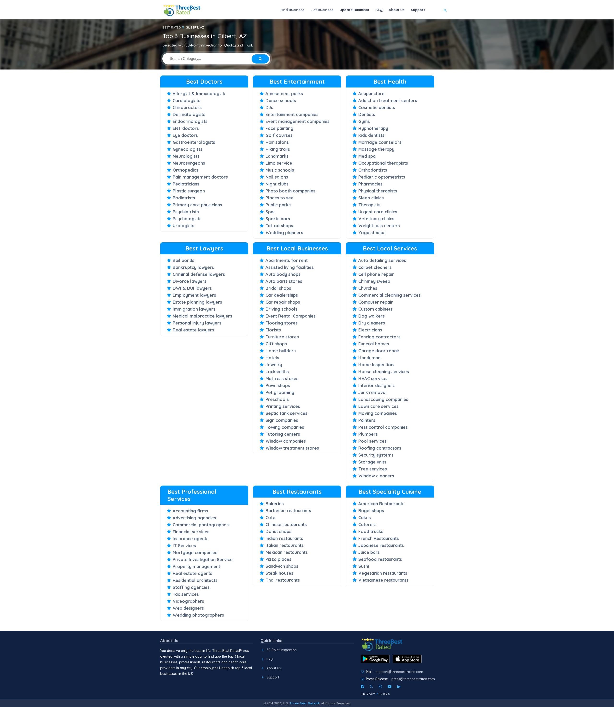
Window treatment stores (292, 448)
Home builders (281, 351)
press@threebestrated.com (413, 679)
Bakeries (275, 503)
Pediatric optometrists (381, 177)
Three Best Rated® (304, 703)
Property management (196, 566)
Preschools (277, 399)
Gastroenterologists (194, 142)
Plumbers (368, 434)
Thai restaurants (283, 580)
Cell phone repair (376, 274)
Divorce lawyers (190, 281)
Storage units (372, 462)
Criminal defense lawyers (199, 274)
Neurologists (186, 156)
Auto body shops (283, 274)
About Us (397, 9)
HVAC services (373, 378)
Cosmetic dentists (376, 107)
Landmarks (277, 156)
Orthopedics (185, 170)
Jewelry (274, 364)
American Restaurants (381, 503)
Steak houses (279, 573)
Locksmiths (277, 371)
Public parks (278, 205)
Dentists (366, 114)
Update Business (354, 9)
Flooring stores (282, 323)
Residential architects (195, 580)
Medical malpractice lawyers (202, 316)
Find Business (292, 9)
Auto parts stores (284, 281)
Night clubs (277, 184)
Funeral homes (373, 344)
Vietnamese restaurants (383, 580)
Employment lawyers (194, 295)
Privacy (368, 693)
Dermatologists (189, 114)
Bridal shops (278, 288)
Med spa (367, 156)
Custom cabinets (375, 309)
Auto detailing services (382, 260)
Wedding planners (284, 232)
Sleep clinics (371, 198)
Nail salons (277, 177)
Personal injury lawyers (197, 323)
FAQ (379, 9)
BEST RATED (171, 27)
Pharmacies (370, 184)
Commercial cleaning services (389, 295)
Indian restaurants (284, 538)
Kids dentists (371, 135)
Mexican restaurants (287, 552)
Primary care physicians (197, 205)
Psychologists (187, 218)
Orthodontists (372, 170)
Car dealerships (282, 295)
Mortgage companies (195, 552)
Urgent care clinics (377, 211)
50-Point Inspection (281, 650)
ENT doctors (186, 128)
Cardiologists (186, 100)
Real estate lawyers (193, 330)
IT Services (184, 545)
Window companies (286, 441)
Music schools (280, 170)
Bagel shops (371, 510)
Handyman (369, 357)
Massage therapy (376, 149)
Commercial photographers (201, 524)
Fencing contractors (379, 337)
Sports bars (278, 218)
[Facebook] (362, 686)
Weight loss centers (379, 225)
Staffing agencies (191, 587)
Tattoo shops (279, 225)
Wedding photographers (198, 615)
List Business (322, 9)
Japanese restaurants (381, 545)
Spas (271, 211)
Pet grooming (280, 392)
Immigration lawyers (194, 309)
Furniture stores (282, 337)
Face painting (279, 128)
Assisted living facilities (290, 267)
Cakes (364, 517)
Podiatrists (184, 198)
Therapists (369, 205)
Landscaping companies (383, 399)
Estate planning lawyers (197, 302)
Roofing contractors (379, 448)
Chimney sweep (374, 281)
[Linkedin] (398, 686)
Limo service (279, 163)
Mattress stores (282, 378)
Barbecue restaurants (288, 510)
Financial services (191, 531)
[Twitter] (371, 686)
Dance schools (281, 100)
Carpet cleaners (375, 267)
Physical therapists (377, 191)
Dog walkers (371, 316)
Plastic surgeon (189, 191)
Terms (384, 693)
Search (436, 24)
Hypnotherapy (373, 128)
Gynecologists (187, 149)
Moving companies (377, 413)
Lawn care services (378, 406)
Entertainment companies (292, 114)
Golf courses (279, 135)
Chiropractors (187, 107)
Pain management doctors (200, 177)
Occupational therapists (383, 163)
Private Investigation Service (203, 559)
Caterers (367, 524)
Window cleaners (376, 476)
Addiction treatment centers (387, 100)
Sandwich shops (282, 566)
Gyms (364, 121)
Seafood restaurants (380, 559)
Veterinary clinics (376, 218)
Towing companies (285, 427)
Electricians (370, 330)
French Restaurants (378, 538)
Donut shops (278, 531)
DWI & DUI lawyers (192, 288)
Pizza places (278, 559)
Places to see (280, 198)
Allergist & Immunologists (199, 93)
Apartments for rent (287, 260)
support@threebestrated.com (399, 672)
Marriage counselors (379, 142)
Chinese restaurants (286, 524)
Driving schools (281, 309)
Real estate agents (192, 573)
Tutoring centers (283, 434)
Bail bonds (183, 260)
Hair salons (277, 142)
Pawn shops (278, 385)
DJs (269, 107)
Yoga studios (371, 232)
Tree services (372, 469)
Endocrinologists (190, 121)
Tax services (186, 594)
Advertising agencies (194, 518)
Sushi (363, 566)
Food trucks (370, 531)
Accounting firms (190, 511)
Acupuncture (371, 93)
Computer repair (375, 302)
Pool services (372, 441)
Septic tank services (286, 413)
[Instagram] (380, 686)
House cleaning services (383, 371)
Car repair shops (283, 302)
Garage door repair (379, 351)
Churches (367, 288)
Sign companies (282, 420)
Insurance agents (190, 538)
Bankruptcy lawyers (193, 267)
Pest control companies (383, 427)
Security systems (376, 455)
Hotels (272, 357)
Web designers (188, 608)
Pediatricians (186, 184)
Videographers (188, 601)
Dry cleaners (371, 323)
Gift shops (276, 344)
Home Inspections (377, 364)
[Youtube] (389, 686)
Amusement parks (284, 93)
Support (418, 9)
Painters (366, 420)
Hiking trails (278, 149)
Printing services (283, 406)
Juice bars (369, 552)
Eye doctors (185, 135)
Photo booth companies (290, 191)
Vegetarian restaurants (382, 573)
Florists (273, 330)
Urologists (183, 225)
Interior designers (377, 385)
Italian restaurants (285, 545)
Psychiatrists (186, 211)
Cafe (270, 517)
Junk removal (372, 392)
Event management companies (298, 121)
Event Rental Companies (291, 316)
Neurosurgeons (189, 163)
